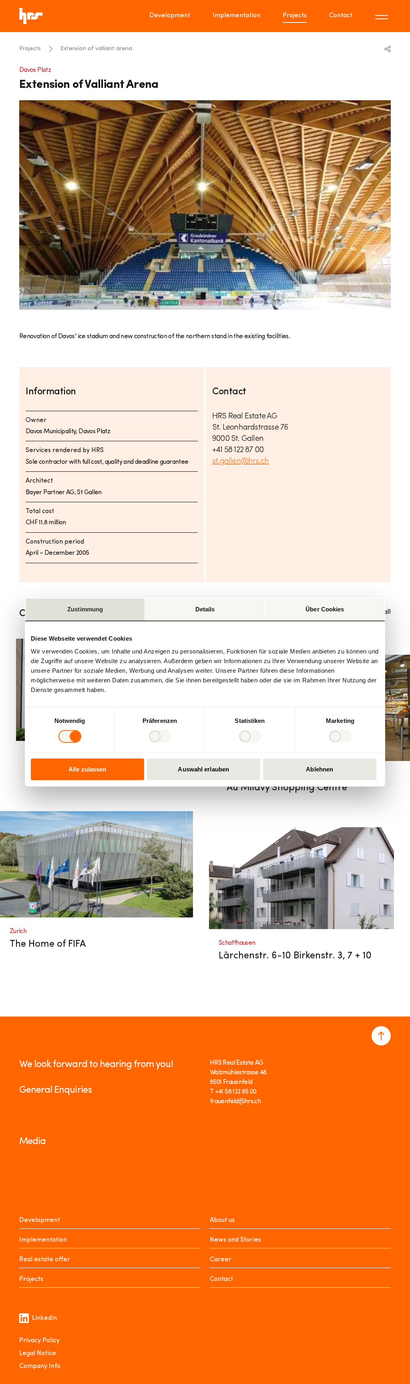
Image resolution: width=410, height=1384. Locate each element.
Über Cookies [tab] (324, 609)
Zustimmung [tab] (85, 609)
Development (169, 15)
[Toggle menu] (383, 16)
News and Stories (235, 1240)
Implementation (236, 15)
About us (222, 1220)
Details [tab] (205, 609)
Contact (340, 15)
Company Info (39, 1366)
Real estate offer (44, 1259)
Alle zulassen (87, 768)
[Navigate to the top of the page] (381, 1035)
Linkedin (44, 1318)
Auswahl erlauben (203, 768)
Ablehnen (319, 768)
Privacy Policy (39, 1340)
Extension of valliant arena (96, 49)
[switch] (160, 736)
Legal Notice (37, 1353)
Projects (295, 15)
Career (220, 1259)
